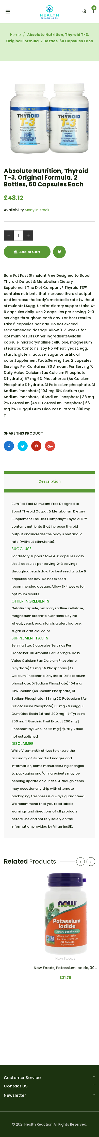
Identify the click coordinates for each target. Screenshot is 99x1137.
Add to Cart (29, 251)
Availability (14, 209)
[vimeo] (36, 446)
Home (15, 34)
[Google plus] (50, 446)
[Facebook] (9, 446)
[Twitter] (23, 446)
